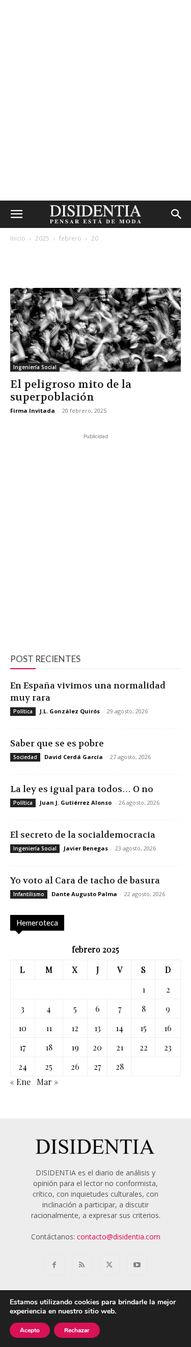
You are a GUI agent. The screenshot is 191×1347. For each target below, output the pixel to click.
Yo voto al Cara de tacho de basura (85, 880)
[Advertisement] (95, 100)
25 (48, 1066)
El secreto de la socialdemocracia (82, 834)
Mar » (47, 1081)
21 (119, 1047)
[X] (109, 1265)
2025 (42, 238)
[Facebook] (54, 1265)
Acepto (30, 1330)
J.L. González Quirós (70, 711)
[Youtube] (137, 1265)
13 (97, 1028)
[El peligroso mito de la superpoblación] (95, 330)
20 (97, 1047)
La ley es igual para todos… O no (81, 789)
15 (143, 1028)
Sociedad (25, 757)
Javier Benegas (86, 848)
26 (75, 1066)
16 (168, 1028)
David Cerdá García (73, 757)
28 (120, 1066)
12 (74, 1028)
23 (168, 1047)
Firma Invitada (32, 410)
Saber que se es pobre (57, 743)
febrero (70, 238)
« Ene (20, 1081)
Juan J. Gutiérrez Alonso (76, 802)
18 (48, 1047)
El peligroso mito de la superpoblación (70, 391)
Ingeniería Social (35, 367)
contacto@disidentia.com (118, 1236)
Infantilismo (28, 894)
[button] (16, 214)
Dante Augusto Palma (84, 894)
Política (23, 711)
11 (49, 1028)
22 (144, 1047)
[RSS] (82, 1265)
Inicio (17, 238)
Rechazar (77, 1330)
